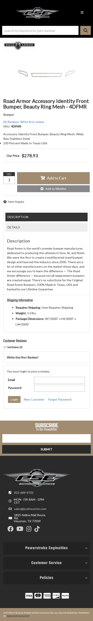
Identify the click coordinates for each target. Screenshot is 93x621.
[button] (46, 30)
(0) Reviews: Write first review (23, 122)
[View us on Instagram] (29, 530)
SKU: (6, 126)
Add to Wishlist (55, 188)
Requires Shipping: (28, 307)
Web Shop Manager (18, 616)
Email (11, 380)
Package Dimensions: (30, 319)
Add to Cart (56, 178)
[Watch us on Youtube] (19, 530)
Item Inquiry (16, 201)
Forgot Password (59, 399)
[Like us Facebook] (11, 530)
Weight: (21, 313)
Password (14, 388)
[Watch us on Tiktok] (37, 530)
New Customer (34, 399)
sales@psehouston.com (30, 508)
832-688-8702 (24, 492)
